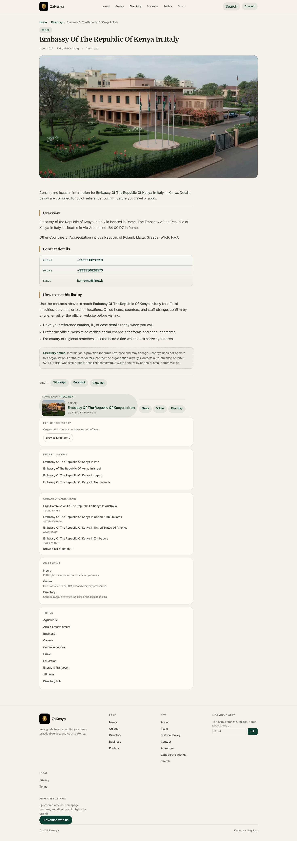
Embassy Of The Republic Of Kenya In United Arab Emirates (82, 517)
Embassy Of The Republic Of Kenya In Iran (71, 461)
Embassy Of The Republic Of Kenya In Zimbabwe (75, 538)
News (106, 6)
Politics (168, 6)
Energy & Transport (55, 667)
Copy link (98, 382)
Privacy (44, 780)
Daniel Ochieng (69, 48)
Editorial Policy (170, 735)
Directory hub (52, 681)
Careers (48, 640)
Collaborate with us (173, 754)
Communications (54, 647)
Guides (119, 6)
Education (49, 661)
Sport (181, 6)
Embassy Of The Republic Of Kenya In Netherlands (76, 482)
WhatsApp (59, 382)
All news (49, 674)
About (165, 722)
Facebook (79, 382)
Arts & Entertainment (56, 626)
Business (152, 6)
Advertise (167, 748)
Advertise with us (55, 820)
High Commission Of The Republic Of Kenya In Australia (80, 506)
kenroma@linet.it (90, 281)
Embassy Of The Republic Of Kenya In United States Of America (85, 527)
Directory (135, 6)
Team (164, 728)
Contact (250, 6)
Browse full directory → (58, 548)
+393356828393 (90, 260)
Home (43, 22)
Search (231, 6)
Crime (47, 654)
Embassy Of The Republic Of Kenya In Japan (72, 475)
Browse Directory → (58, 437)
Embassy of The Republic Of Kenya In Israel (72, 468)
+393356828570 (90, 270)
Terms (43, 786)
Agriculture (50, 620)
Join (252, 731)
